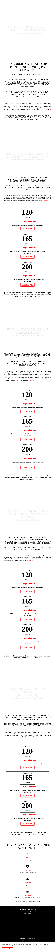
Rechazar (5, 948)
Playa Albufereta (29, 221)
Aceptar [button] (10, 948)
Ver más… (46, 200)
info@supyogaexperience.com (29, 938)
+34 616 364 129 (29, 940)
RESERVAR (27, 229)
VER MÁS (27, 37)
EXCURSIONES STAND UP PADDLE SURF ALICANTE (27, 28)
